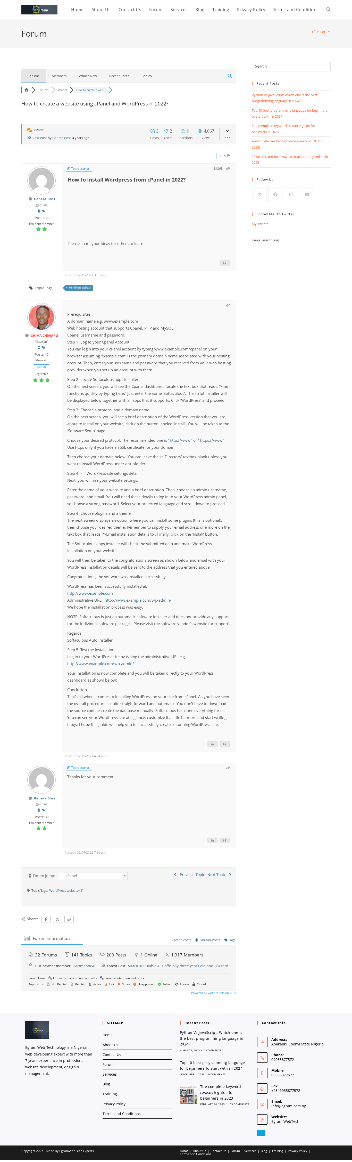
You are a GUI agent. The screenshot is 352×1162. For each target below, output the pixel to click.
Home (108, 1034)
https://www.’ (212, 440)
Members (59, 75)
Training (110, 1093)
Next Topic (217, 874)
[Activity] (43, 211)
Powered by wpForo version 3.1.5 (213, 993)
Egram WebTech (285, 1121)
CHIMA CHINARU (44, 335)
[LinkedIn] (307, 194)
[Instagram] (291, 194)
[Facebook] (275, 194)
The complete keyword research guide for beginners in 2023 (220, 1092)
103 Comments (238, 1104)
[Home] (313, 31)
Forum (325, 31)
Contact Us (112, 1054)
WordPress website (80, 287)
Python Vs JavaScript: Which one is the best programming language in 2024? (212, 1038)
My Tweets (260, 224)
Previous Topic (191, 874)
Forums (33, 75)
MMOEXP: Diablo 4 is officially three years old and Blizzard (178, 965)
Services (110, 1074)
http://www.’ (181, 440)
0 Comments (212, 1050)
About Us (110, 1044)
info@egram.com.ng (288, 1105)
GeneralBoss (61, 137)
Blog (106, 1084)
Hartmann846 (84, 965)
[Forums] (26, 90)
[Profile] (39, 211)
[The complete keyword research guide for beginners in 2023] (188, 1095)
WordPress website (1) (66, 890)
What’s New (88, 75)
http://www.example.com (90, 593)
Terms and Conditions (122, 1113)
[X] (260, 194)
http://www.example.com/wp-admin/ (138, 600)
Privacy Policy (114, 1103)
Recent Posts (119, 75)
